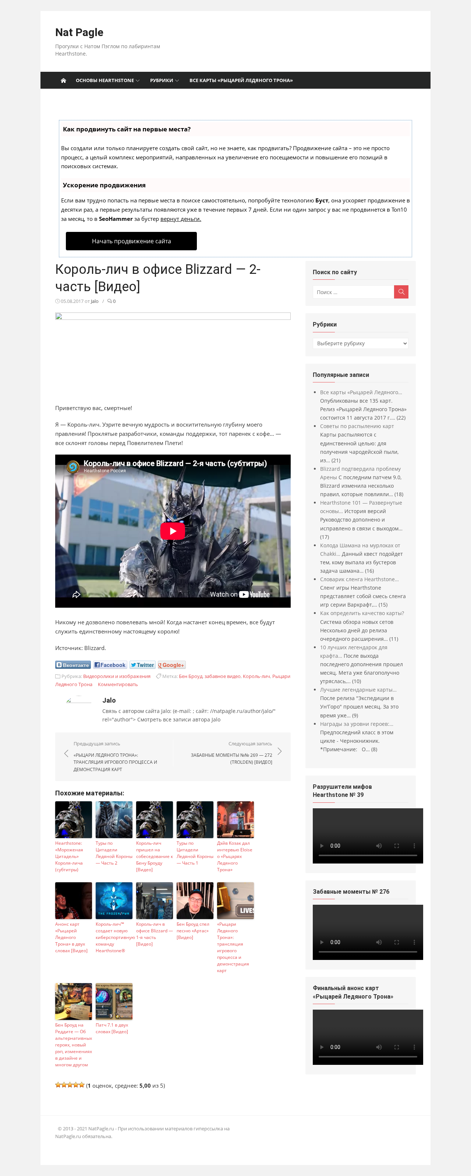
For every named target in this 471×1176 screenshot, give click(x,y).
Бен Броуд (190, 676)
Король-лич (256, 676)
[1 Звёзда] (58, 1085)
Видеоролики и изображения (116, 676)
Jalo (95, 301)
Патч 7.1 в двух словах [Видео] (112, 1028)
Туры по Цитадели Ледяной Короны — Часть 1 (195, 853)
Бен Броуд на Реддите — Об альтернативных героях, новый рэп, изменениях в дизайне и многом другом (73, 1045)
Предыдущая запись (115, 756)
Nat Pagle (79, 32)
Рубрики (161, 80)
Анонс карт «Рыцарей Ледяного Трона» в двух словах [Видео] (71, 937)
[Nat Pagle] (63, 80)
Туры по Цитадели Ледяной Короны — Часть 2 (114, 853)
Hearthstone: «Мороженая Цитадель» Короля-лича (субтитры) (69, 856)
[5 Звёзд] (82, 1085)
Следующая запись (231, 752)
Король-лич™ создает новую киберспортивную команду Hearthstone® (114, 937)
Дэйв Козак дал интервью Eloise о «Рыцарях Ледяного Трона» (234, 856)
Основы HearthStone (105, 80)
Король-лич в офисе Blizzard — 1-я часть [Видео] (154, 934)
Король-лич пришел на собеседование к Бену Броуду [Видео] (154, 856)
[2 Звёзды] (64, 1085)
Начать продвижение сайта (131, 241)
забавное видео (223, 676)
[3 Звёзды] (70, 1085)
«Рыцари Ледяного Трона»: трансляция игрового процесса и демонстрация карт (233, 947)
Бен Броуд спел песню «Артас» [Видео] (193, 930)
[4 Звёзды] (76, 1085)
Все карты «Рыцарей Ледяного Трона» (241, 80)
